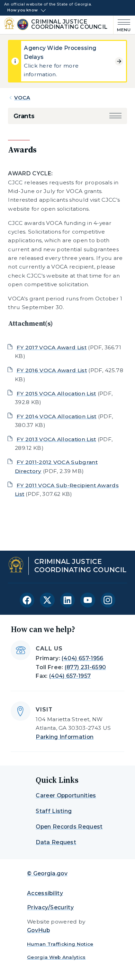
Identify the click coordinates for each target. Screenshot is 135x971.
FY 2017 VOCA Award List (52, 347)
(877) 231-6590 (85, 667)
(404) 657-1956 (82, 658)
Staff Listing (54, 811)
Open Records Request (69, 826)
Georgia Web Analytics (56, 957)
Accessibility (45, 893)
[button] (115, 116)
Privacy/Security (50, 907)
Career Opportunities (66, 795)
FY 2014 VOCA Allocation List (57, 416)
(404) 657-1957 (70, 676)
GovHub (38, 930)
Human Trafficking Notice (60, 944)
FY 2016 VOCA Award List (52, 370)
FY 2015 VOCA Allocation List (56, 393)
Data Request (56, 842)
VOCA (22, 98)
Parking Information (64, 737)
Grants (24, 116)
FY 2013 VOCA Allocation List (56, 439)
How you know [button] (22, 10)
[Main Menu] (122, 25)
